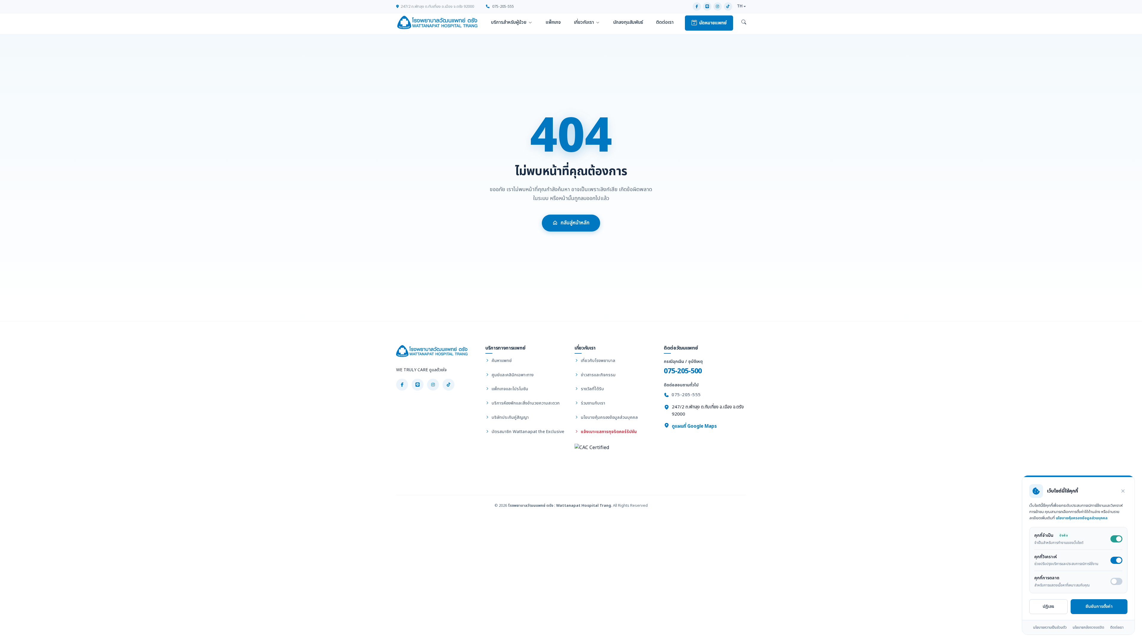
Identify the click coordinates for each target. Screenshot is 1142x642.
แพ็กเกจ (553, 22)
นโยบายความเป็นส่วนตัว (1050, 627)
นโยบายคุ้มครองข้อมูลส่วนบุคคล (609, 417)
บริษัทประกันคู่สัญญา (509, 417)
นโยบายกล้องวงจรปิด (1088, 627)
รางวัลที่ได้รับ (592, 389)
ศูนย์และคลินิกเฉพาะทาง (512, 375)
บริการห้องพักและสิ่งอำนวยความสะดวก (525, 403)
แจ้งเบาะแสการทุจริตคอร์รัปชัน (608, 432)
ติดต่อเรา (665, 22)
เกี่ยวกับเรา (584, 22)
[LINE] (707, 6)
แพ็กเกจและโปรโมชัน (509, 389)
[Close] (1123, 491)
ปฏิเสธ (1048, 606)
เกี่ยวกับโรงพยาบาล (597, 361)
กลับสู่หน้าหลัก (575, 223)
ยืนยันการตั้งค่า (1099, 606)
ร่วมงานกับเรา (592, 403)
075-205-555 (502, 7)
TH (740, 6)
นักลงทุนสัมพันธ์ (628, 22)
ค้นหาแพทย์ (501, 361)
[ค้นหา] (744, 23)
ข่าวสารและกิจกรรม (598, 375)
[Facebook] (697, 6)
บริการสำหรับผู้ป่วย (508, 22)
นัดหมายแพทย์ (713, 23)
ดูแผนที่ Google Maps (694, 426)
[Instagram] (717, 6)
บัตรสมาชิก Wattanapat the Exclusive (527, 432)
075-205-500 (683, 371)
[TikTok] (728, 6)
